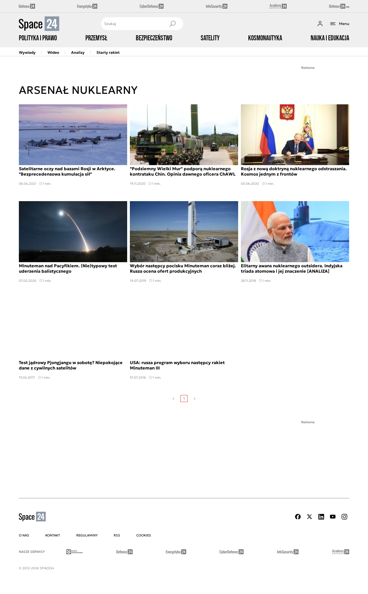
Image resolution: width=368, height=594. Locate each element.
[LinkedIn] (321, 517)
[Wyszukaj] (172, 23)
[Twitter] (309, 517)
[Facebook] (298, 517)
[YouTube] (333, 517)
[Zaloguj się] (320, 23)
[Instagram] (344, 517)
